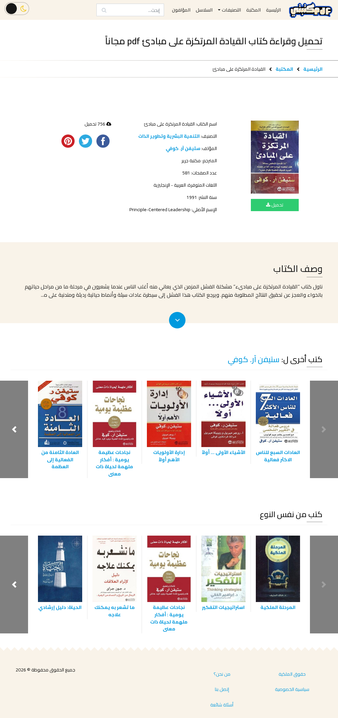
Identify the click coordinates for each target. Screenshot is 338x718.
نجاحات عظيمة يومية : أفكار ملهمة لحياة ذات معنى (114, 463)
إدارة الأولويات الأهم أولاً (169, 456)
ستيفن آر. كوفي (183, 148)
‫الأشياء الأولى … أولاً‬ (223, 452)
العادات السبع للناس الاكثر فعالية (278, 456)
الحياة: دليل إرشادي (60, 607)
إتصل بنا (222, 689)
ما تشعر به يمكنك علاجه (114, 611)
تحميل (276, 205)
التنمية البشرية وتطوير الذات (169, 136)
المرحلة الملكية (277, 607)
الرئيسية (312, 68)
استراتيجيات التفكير (223, 607)
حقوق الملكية (292, 674)
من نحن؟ (222, 674)
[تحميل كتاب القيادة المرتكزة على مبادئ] (275, 157)
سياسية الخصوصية (292, 689)
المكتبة (284, 68)
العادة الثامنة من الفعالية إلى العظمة (60, 459)
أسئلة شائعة (221, 704)
